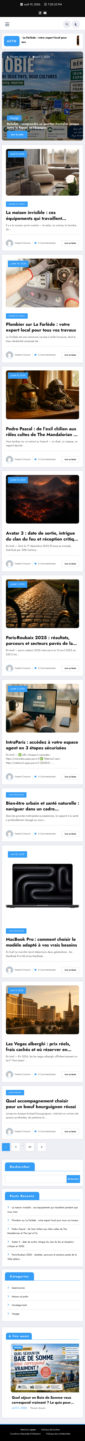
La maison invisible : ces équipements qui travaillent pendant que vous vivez (36, 126)
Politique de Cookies (50, 1429)
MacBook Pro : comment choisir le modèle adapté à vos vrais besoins (41, 942)
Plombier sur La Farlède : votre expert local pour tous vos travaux (41, 327)
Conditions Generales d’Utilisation (25, 1433)
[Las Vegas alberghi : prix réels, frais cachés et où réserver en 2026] (42, 1009)
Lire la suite (17, 134)
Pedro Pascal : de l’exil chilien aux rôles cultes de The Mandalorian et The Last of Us (41, 432)
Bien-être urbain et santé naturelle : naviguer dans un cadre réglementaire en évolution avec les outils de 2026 (42, 806)
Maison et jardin (19, 118)
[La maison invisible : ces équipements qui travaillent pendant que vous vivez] (42, 96)
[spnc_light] (76, 24)
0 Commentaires (47, 243)
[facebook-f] (40, 13)
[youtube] (45, 13)
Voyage (15, 1314)
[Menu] (7, 24)
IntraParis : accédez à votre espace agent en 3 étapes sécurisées (42, 745)
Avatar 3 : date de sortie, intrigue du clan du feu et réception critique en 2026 (42, 536)
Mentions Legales (28, 1429)
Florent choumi (18, 57)
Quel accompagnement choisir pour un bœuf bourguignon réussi (41, 1104)
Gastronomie (15, 1092)
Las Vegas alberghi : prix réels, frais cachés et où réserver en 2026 (38, 1047)
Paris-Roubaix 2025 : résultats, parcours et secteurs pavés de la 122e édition (39, 640)
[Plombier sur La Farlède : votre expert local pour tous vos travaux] (42, 282)
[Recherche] (67, 24)
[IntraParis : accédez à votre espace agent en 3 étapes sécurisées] (42, 708)
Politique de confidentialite (58, 1433)
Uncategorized (16, 795)
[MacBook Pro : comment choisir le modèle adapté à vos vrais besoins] (42, 885)
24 (29, 1147)
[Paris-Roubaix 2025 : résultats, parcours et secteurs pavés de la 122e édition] (42, 603)
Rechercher (20, 1167)
